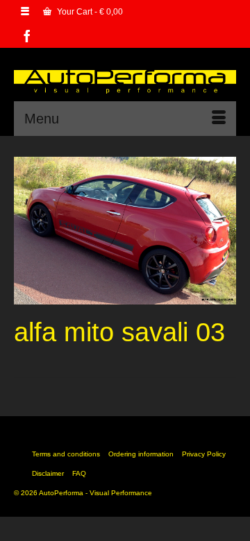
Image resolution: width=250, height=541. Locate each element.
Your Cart (89, 12)
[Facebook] (27, 36)
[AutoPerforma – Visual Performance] (125, 79)
